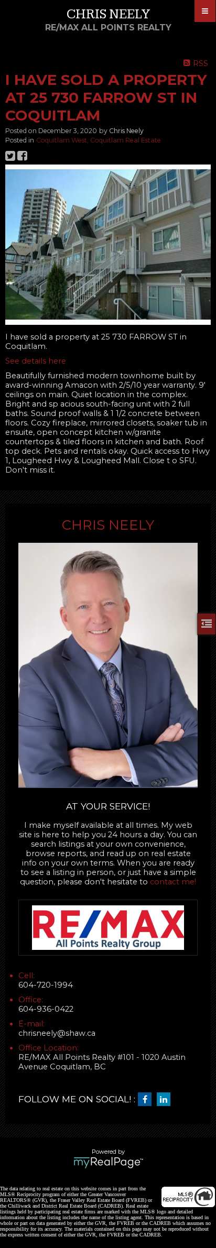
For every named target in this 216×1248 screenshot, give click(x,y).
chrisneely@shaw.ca (56, 1033)
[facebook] (147, 1099)
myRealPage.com (108, 1162)
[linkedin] (166, 1099)
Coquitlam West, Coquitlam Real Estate (98, 140)
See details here (35, 361)
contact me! (173, 881)
